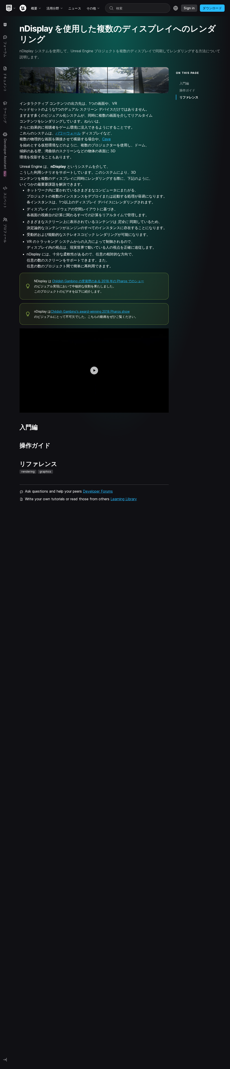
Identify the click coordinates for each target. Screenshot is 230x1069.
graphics (45, 471)
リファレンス (188, 97)
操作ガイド (187, 90)
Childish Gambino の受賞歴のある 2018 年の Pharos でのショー (98, 281)
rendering (28, 471)
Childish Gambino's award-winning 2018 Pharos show (90, 311)
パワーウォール (68, 133)
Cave (106, 139)
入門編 (184, 83)
